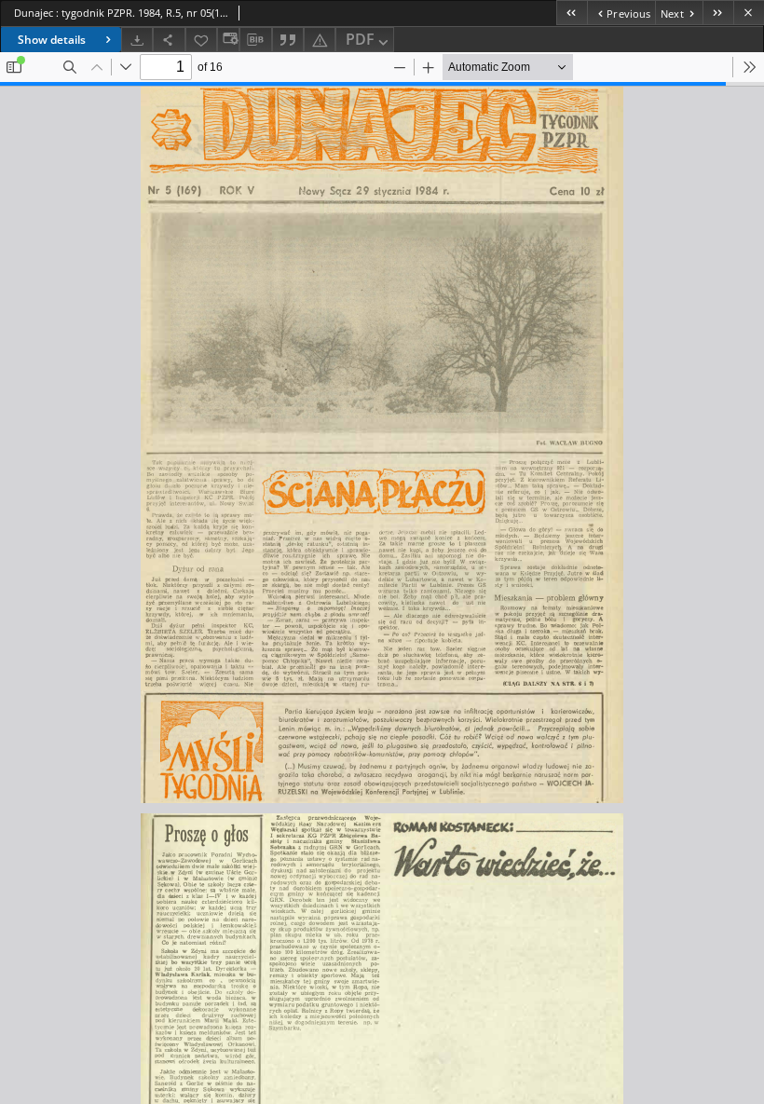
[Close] (748, 12)
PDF (360, 39)
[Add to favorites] (201, 39)
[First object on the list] (571, 12)
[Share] (168, 39)
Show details (52, 40)
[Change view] (228, 39)
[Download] (137, 39)
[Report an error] (319, 39)
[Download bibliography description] (255, 40)
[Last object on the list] (718, 12)
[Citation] (288, 39)
